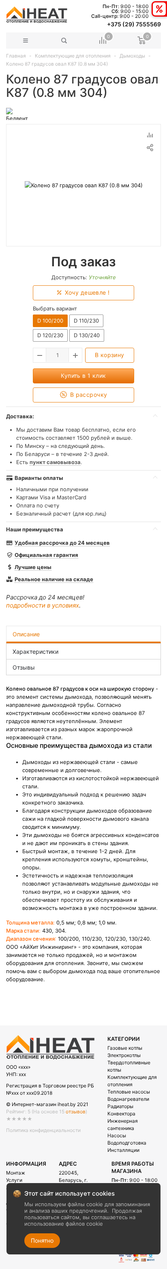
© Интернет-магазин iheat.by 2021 (47, 1104)
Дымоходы (132, 56)
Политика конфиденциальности (43, 1130)
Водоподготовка (126, 1143)
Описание (26, 634)
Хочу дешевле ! (86, 292)
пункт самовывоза (55, 462)
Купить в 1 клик (83, 375)
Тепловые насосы (128, 1092)
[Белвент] (17, 113)
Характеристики (35, 651)
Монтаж (15, 1173)
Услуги (14, 1180)
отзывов (76, 1112)
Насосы (116, 1135)
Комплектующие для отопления (73, 56)
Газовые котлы (124, 1048)
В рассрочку (87, 394)
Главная (16, 56)
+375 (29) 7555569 (134, 24)
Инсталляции (123, 1150)
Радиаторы (120, 1106)
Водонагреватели (128, 1099)
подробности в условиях (42, 605)
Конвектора (121, 1114)
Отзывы (24, 667)
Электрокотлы (124, 1055)
